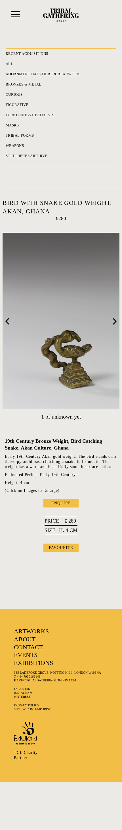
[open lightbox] (61, 321)
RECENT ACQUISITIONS (27, 53)
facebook (22, 688)
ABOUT (24, 639)
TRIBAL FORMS (20, 135)
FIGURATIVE (17, 105)
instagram (23, 692)
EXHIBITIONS (33, 662)
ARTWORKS (31, 631)
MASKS (12, 125)
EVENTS (25, 654)
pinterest (22, 696)
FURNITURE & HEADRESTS (30, 115)
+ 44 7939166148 (27, 676)
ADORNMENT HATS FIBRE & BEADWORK (43, 74)
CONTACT (28, 647)
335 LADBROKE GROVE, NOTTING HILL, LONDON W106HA (57, 672)
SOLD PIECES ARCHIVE (26, 156)
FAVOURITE (61, 548)
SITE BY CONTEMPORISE (32, 709)
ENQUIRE (61, 503)
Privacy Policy (26, 705)
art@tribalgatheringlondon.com (45, 680)
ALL (9, 64)
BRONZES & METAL (23, 84)
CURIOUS (14, 94)
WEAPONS (15, 145)
